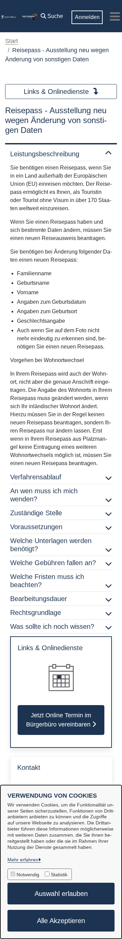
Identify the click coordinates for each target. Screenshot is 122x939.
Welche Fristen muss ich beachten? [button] (47, 580)
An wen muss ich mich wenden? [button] (44, 495)
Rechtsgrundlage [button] (35, 612)
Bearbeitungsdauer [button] (38, 598)
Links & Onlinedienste (57, 91)
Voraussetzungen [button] (36, 527)
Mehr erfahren (22, 859)
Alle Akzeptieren (61, 920)
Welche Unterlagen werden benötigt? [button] (51, 545)
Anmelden (87, 17)
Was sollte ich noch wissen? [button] (52, 626)
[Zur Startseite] (8, 16)
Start (11, 41)
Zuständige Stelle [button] (36, 513)
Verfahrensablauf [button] (35, 477)
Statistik (59, 874)
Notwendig (28, 874)
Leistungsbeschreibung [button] (44, 154)
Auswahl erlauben (61, 893)
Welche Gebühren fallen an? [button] (53, 562)
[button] (51, 14)
